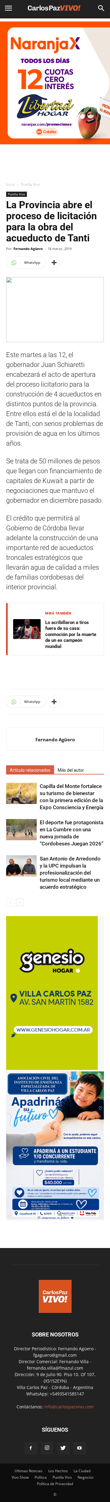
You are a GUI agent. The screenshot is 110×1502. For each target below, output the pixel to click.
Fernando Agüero (28, 248)
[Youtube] (79, 1448)
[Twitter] (63, 1448)
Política (41, 1477)
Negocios (86, 1477)
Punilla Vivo (30, 184)
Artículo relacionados (30, 770)
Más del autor (71, 770)
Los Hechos (58, 1470)
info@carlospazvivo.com (69, 1407)
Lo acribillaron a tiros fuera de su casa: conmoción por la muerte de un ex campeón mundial (70, 634)
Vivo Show (20, 1477)
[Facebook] (31, 1448)
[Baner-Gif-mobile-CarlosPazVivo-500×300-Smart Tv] (52, 1068)
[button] (101, 8)
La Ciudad (82, 1470)
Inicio (10, 184)
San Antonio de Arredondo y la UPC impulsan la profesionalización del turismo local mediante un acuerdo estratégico (70, 873)
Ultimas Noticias (28, 1470)
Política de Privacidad (55, 1483)
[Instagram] (47, 1448)
